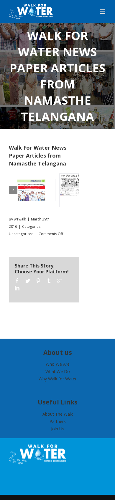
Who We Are (58, 364)
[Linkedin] (17, 288)
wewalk (20, 219)
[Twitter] (27, 280)
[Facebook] (17, 280)
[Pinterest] (38, 280)
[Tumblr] (49, 280)
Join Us (57, 429)
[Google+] (59, 280)
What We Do (57, 371)
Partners (58, 421)
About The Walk (57, 414)
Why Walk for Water (58, 379)
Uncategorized (21, 233)
